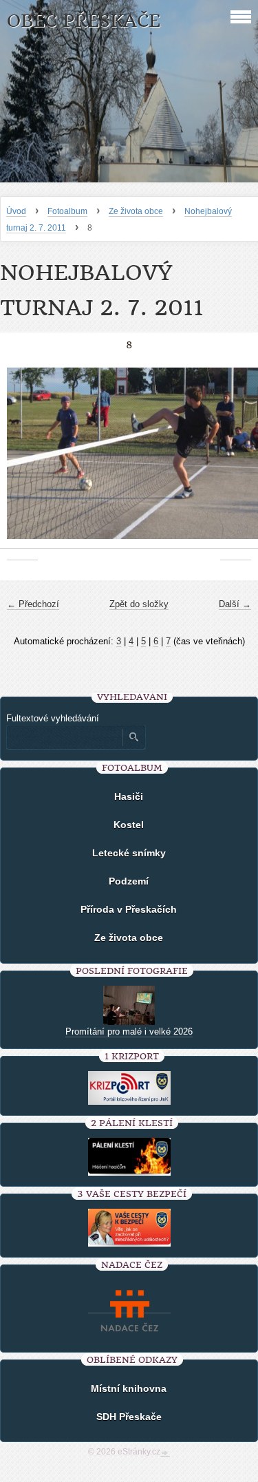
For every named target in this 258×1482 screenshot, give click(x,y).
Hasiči (128, 796)
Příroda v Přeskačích (128, 909)
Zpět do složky (139, 604)
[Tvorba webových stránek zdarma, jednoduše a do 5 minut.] (165, 1453)
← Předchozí (33, 604)
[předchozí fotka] (22, 460)
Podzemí (129, 881)
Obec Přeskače (83, 21)
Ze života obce (136, 211)
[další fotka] (235, 460)
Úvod (16, 211)
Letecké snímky (129, 852)
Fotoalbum (67, 211)
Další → (235, 604)
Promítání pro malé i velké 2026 (129, 1031)
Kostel (129, 824)
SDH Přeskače (129, 1416)
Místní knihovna (128, 1388)
